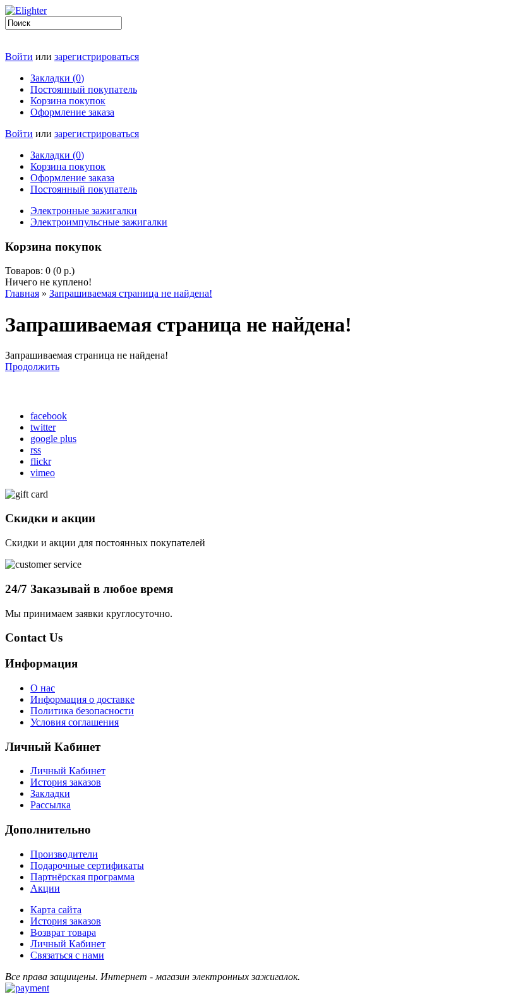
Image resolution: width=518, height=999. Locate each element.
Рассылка (50, 804)
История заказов (65, 782)
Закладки (50, 793)
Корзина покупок (67, 100)
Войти (19, 56)
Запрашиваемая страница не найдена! (130, 293)
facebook (48, 415)
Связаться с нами (67, 955)
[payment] (27, 988)
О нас (42, 688)
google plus (53, 438)
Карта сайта (55, 909)
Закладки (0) (57, 78)
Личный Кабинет (67, 770)
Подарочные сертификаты (87, 865)
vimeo (42, 472)
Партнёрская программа (82, 876)
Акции (45, 888)
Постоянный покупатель (83, 89)
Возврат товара (63, 932)
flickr (40, 461)
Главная (22, 293)
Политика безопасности (82, 710)
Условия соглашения (74, 722)
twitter (43, 427)
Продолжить (32, 366)
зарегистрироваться (96, 56)
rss (35, 450)
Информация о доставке (82, 699)
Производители (64, 854)
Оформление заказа (72, 112)
